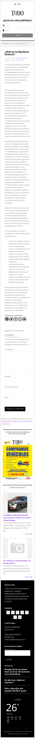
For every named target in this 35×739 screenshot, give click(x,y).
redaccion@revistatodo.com (15, 640)
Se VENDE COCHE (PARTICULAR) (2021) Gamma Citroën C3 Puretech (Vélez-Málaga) (17, 517)
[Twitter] (11, 319)
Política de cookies (21, 734)
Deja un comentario (17, 60)
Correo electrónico (12, 387)
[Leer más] (28, 534)
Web (6, 397)
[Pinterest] (16, 319)
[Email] (24, 319)
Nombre (8, 376)
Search (17, 35)
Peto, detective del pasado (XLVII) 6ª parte (15, 689)
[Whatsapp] (20, 319)
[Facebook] (7, 319)
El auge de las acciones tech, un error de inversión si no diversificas (17, 671)
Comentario (9, 349)
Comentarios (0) (9, 335)
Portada (5, 43)
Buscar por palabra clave (10, 649)
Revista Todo (17, 13)
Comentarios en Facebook (12, 337)
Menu (19, 4)
